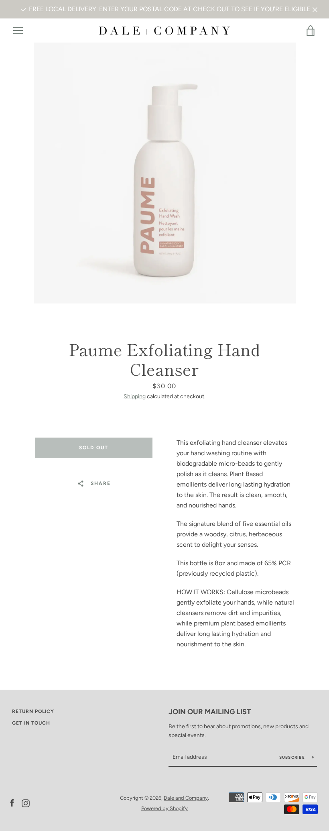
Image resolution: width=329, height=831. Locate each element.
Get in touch (31, 723)
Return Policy (33, 711)
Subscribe (293, 757)
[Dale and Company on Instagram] (26, 803)
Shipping (135, 396)
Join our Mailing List (210, 711)
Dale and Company (186, 798)
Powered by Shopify (164, 808)
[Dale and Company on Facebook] (12, 803)
